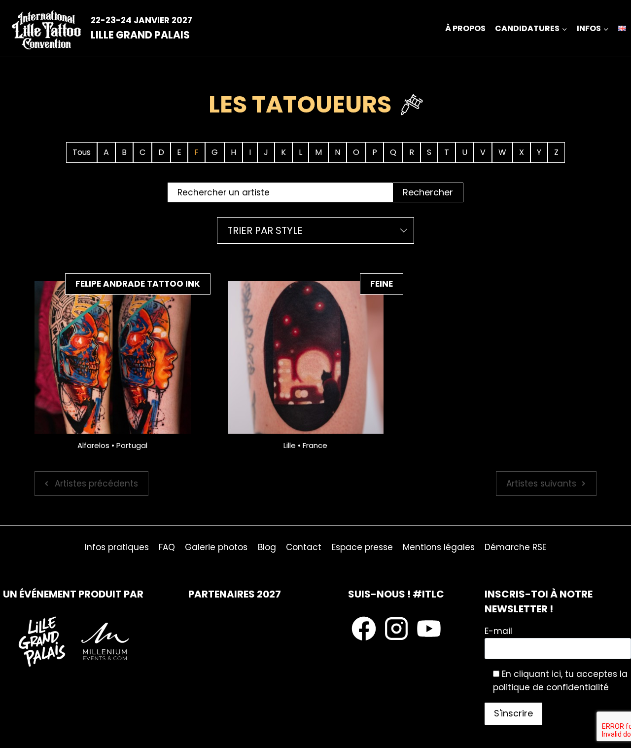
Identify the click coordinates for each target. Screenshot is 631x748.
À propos (465, 28)
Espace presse (362, 547)
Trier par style (265, 230)
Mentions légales (439, 547)
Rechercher (428, 192)
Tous (81, 152)
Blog (267, 547)
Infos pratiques (117, 547)
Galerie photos (216, 547)
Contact (303, 547)
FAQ (167, 547)
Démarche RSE (515, 547)
